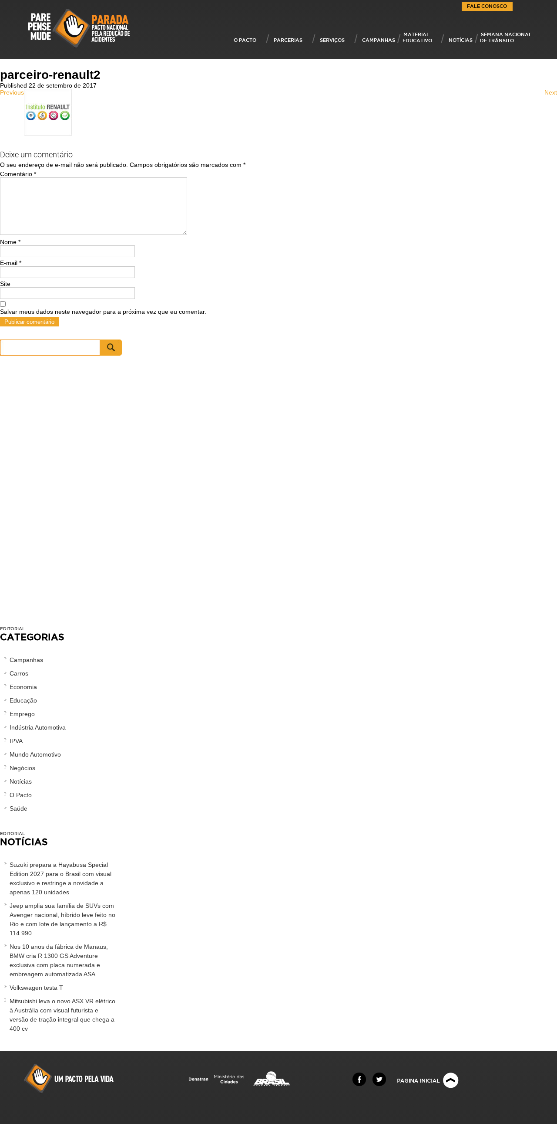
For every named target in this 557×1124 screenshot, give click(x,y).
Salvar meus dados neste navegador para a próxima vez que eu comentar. (103, 311)
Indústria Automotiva (38, 727)
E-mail (10, 262)
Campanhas (378, 40)
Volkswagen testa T (36, 987)
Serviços (332, 40)
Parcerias (288, 40)
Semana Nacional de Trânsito (506, 37)
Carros (19, 673)
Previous (12, 92)
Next (550, 92)
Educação (23, 700)
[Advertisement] (61, 495)
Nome (10, 241)
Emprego (22, 713)
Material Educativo (417, 37)
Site (5, 283)
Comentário (18, 173)
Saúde (18, 808)
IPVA (16, 740)
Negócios (22, 767)
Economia (23, 686)
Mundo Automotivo (35, 754)
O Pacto (245, 40)
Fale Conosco (487, 6)
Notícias (461, 40)
